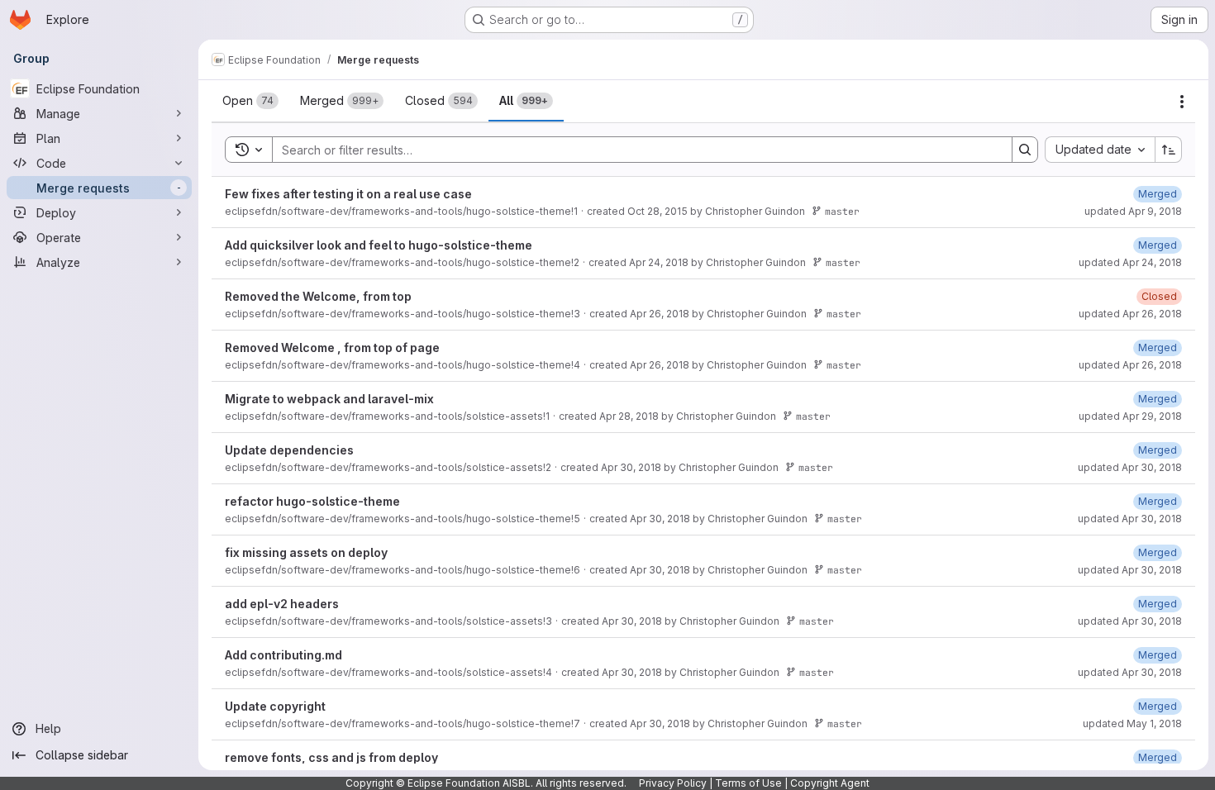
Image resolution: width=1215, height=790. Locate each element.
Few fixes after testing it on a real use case (348, 194)
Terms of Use (748, 783)
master (842, 211)
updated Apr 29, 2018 (1130, 416)
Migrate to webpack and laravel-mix (329, 399)
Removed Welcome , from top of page (332, 347)
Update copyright (275, 706)
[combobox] (1100, 149)
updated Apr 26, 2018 (1130, 313)
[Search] (1025, 149)
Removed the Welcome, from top (318, 296)
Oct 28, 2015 (657, 211)
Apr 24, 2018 (658, 262)
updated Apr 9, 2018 (1133, 211)
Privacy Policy (673, 783)
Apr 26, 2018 (659, 313)
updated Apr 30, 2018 (1130, 467)
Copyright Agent (830, 783)
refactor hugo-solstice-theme (312, 501)
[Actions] (1182, 101)
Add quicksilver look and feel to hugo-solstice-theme (378, 245)
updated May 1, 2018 (1132, 723)
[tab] (250, 100)
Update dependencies (289, 450)
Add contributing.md (283, 655)
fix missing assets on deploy (306, 552)
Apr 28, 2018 (629, 416)
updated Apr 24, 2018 (1130, 262)
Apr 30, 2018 (631, 467)
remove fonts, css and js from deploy (331, 757)
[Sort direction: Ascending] (1168, 149)
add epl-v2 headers (282, 604)
